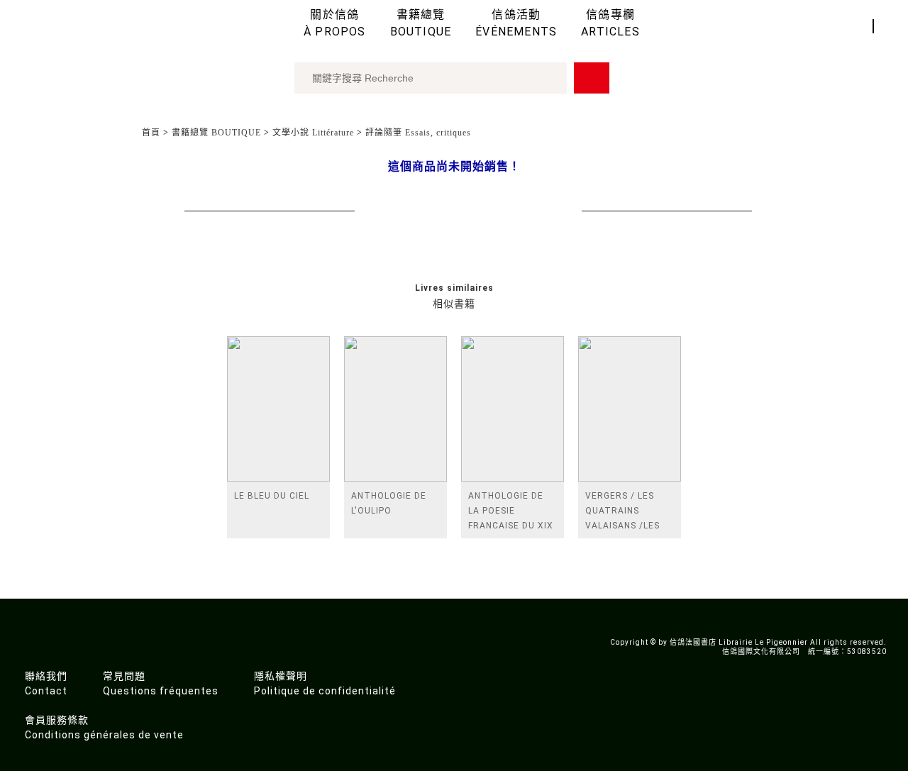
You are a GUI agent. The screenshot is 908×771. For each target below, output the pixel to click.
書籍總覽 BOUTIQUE (216, 133)
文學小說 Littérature (313, 133)
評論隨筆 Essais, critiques (418, 133)
